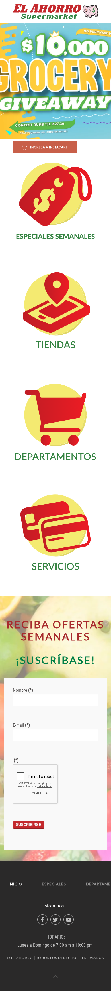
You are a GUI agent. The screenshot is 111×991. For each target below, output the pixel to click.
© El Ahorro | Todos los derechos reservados (55, 958)
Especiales (54, 884)
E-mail (21, 725)
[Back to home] (55, 11)
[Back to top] (55, 976)
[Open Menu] (7, 11)
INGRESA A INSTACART (49, 147)
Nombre (23, 690)
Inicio (15, 884)
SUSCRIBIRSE (28, 825)
